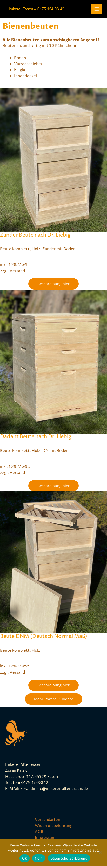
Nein (39, 858)
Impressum (45, 837)
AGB (39, 831)
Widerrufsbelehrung (53, 826)
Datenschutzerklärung (69, 858)
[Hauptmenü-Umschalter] (96, 9)
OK (24, 858)
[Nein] (100, 852)
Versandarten (47, 819)
